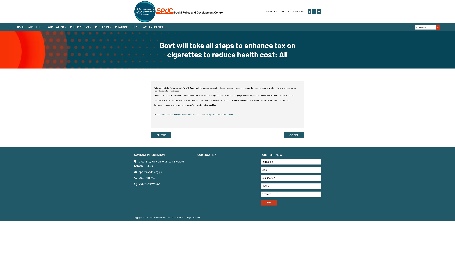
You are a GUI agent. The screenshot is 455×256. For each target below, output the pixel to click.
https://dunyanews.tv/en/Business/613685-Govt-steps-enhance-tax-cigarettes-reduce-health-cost (193, 114)
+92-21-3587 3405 (149, 184)
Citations (121, 27)
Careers (285, 11)
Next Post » (294, 135)
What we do (56, 27)
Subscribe (298, 11)
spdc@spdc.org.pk (150, 172)
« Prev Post (161, 135)
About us (34, 27)
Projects (102, 27)
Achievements (153, 27)
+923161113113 (147, 178)
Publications (79, 27)
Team (135, 27)
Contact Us (271, 11)
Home (20, 27)
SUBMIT (268, 202)
